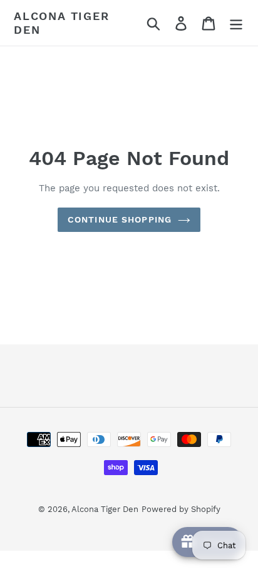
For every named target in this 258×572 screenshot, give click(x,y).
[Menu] (236, 23)
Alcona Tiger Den (62, 22)
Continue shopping (120, 219)
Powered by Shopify (181, 509)
